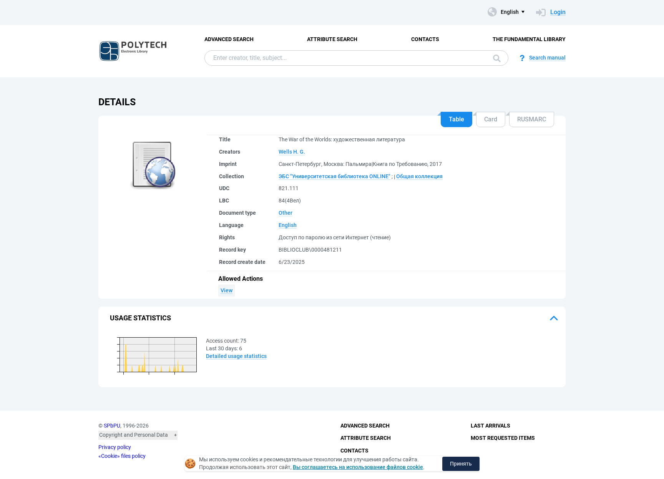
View (226, 290)
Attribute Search (332, 39)
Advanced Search (229, 39)
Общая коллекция (419, 176)
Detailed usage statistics (236, 356)
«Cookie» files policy (122, 456)
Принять (461, 464)
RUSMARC (531, 119)
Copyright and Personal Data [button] (133, 435)
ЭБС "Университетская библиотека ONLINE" (334, 176)
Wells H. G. (292, 152)
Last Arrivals (490, 426)
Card (490, 119)
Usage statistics (140, 318)
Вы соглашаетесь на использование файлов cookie (358, 467)
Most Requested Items (503, 438)
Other (285, 213)
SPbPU (112, 426)
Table (456, 119)
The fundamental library (529, 39)
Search (494, 58)
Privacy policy (114, 447)
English (288, 225)
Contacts (425, 39)
